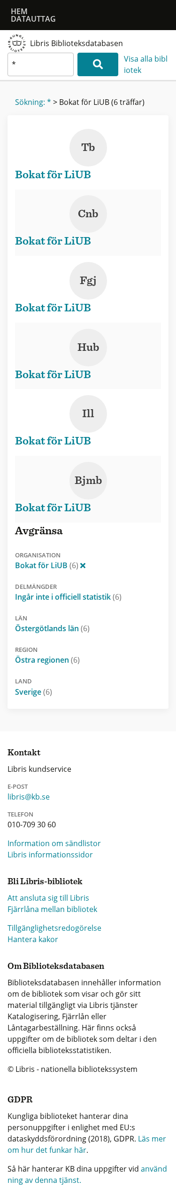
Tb (88, 147)
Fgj (88, 280)
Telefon (20, 814)
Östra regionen (47, 660)
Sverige (33, 692)
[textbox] (41, 64)
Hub (88, 347)
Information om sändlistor (54, 843)
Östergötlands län (52, 628)
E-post (18, 786)
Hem (19, 11)
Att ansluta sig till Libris (48, 898)
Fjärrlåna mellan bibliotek (52, 909)
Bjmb (88, 480)
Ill (88, 414)
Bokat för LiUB (46, 565)
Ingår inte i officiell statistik (68, 597)
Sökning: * (33, 102)
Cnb (88, 214)
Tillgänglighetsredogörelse (54, 928)
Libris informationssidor (50, 854)
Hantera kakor (33, 939)
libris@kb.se (29, 797)
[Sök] (97, 64)
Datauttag (33, 19)
